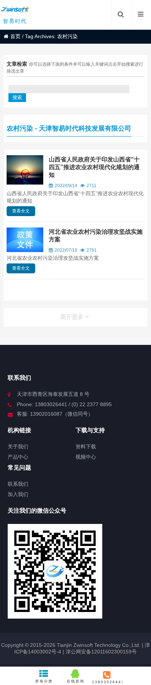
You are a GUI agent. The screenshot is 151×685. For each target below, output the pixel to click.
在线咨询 (75, 681)
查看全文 (21, 211)
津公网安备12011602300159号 (101, 652)
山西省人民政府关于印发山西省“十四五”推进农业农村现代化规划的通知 (94, 167)
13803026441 (107, 682)
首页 (15, 36)
